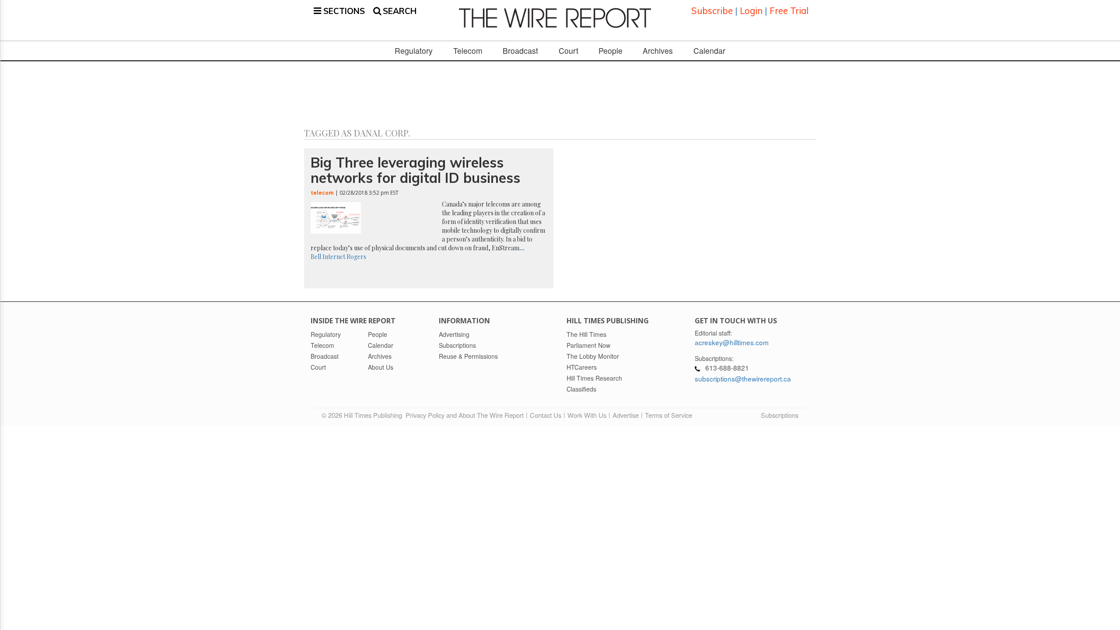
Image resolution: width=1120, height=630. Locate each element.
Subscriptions (779, 415)
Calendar (709, 51)
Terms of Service (668, 415)
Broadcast (520, 51)
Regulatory (414, 51)
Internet (333, 256)
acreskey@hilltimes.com (732, 342)
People (610, 51)
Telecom (468, 51)
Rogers (356, 256)
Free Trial (789, 10)
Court (568, 51)
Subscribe (712, 10)
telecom (322, 192)
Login (751, 10)
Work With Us (586, 415)
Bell (316, 256)
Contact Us (545, 415)
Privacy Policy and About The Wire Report (465, 415)
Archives (658, 51)
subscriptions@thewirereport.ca (743, 378)
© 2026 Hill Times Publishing (364, 415)
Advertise (625, 415)
